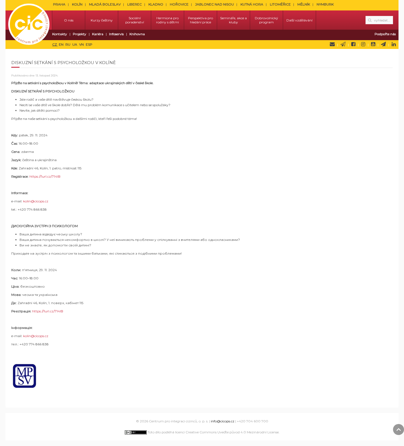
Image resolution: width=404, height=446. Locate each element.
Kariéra (97, 34)
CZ (55, 44)
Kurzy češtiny (102, 20)
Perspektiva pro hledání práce (200, 20)
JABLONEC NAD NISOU (214, 4)
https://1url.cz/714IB (44, 176)
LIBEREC (134, 4)
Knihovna (137, 34)
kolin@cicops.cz (35, 201)
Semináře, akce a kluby (233, 20)
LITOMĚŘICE (280, 4)
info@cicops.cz (222, 421)
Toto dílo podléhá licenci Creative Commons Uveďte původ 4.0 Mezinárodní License (213, 432)
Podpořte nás (385, 34)
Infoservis (116, 34)
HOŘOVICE (179, 4)
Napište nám (332, 44)
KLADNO (155, 4)
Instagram (363, 44)
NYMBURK (325, 4)
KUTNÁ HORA (251, 4)
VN (82, 44)
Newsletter (343, 44)
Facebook (353, 44)
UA (75, 44)
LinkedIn (394, 44)
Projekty (79, 34)
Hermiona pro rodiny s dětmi (167, 20)
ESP (89, 44)
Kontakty (59, 34)
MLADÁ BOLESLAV (105, 4)
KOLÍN (77, 4)
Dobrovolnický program (266, 20)
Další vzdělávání (299, 20)
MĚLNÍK (303, 4)
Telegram (383, 44)
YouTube (373, 44)
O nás (68, 20)
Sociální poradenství (134, 20)
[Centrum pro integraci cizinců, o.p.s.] (28, 20)
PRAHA (59, 4)
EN (61, 44)
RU (68, 44)
